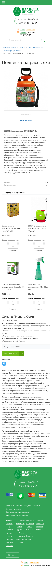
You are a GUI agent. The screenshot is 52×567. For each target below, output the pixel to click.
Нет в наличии (26, 120)
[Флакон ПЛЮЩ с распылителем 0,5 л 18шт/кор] (39, 268)
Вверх (13, 555)
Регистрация (30, 30)
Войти (22, 30)
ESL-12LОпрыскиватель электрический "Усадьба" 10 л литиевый (13, 287)
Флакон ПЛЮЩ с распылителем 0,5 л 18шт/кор (38, 287)
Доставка (17, 509)
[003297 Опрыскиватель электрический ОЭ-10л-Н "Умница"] (39, 210)
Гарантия (36, 506)
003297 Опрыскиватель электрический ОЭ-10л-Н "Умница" (37, 228)
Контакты (9, 509)
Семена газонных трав (29, 529)
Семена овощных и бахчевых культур (9, 526)
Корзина (23, 33)
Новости (19, 506)
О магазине (10, 506)
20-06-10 (28, 19)
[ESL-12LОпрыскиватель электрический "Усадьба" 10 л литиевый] (13, 268)
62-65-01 (28, 23)
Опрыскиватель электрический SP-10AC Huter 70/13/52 (11, 228)
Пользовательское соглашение (17, 515)
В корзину (13, 250)
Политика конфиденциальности (17, 512)
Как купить (27, 506)
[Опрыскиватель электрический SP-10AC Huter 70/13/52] (13, 210)
